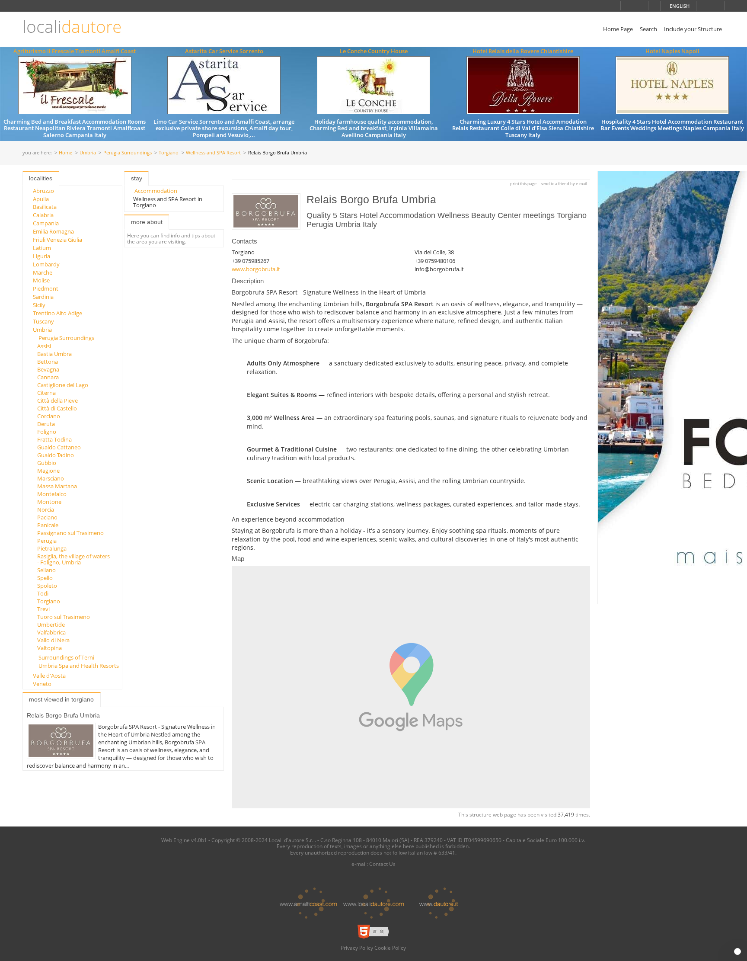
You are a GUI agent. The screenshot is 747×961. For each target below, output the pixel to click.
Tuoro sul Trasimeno (63, 617)
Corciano (48, 416)
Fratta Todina (54, 439)
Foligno (46, 432)
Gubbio (46, 463)
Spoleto (47, 586)
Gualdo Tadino (55, 455)
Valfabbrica (51, 632)
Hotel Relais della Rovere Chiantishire (522, 51)
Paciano (47, 517)
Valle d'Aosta (49, 676)
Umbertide (51, 624)
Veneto (42, 684)
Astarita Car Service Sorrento (224, 51)
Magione (48, 471)
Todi (42, 593)
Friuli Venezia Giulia (57, 240)
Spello (45, 578)
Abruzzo (43, 191)
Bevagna (48, 369)
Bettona (47, 362)
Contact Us (382, 863)
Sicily (39, 305)
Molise (41, 280)
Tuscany (43, 321)
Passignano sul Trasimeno (70, 533)
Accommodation (155, 191)
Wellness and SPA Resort (213, 153)
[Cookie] (737, 951)
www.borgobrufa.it (256, 269)
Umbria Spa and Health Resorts (78, 666)
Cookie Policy (390, 947)
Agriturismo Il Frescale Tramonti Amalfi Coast (74, 51)
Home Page (618, 29)
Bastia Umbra (54, 354)
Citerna (46, 393)
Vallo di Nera (53, 640)
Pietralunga (52, 548)
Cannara (48, 377)
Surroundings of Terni (66, 657)
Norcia (45, 509)
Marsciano (50, 478)
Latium (42, 248)
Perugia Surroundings (127, 153)
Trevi (43, 609)
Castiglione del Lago (62, 385)
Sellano (46, 570)
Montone (49, 502)
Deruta (46, 424)
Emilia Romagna (53, 231)
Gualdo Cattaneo (59, 447)
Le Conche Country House (374, 51)
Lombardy (46, 264)
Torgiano (169, 153)
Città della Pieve (57, 400)
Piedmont (45, 288)
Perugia (47, 541)
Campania (46, 223)
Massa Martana (57, 486)
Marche (42, 272)
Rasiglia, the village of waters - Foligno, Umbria (73, 559)
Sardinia (43, 297)
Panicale (47, 525)
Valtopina (49, 648)
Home (65, 153)
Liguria (41, 256)
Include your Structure (693, 29)
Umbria (88, 153)
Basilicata (45, 207)
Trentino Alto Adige (57, 313)
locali (71, 26)
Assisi (44, 346)
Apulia (41, 199)
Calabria (43, 215)
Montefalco (52, 494)
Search (648, 29)
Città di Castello (57, 408)
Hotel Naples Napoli (672, 51)
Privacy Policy (357, 947)
